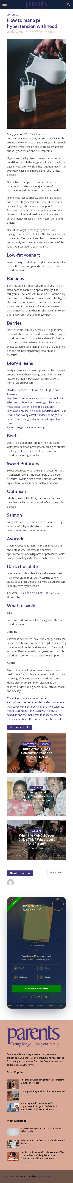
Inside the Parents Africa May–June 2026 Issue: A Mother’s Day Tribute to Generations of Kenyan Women (42, 1155)
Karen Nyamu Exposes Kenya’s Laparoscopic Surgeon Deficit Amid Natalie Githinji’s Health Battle (39, 1106)
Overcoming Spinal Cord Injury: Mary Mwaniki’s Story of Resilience (37, 796)
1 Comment (29, 1134)
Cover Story (29, 744)
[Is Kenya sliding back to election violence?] (13, 1095)
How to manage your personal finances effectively (41, 1130)
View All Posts (56, 872)
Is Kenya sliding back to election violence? (43, 1091)
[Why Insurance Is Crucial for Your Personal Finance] (13, 1144)
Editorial (12, 14)
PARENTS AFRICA (45, 1176)
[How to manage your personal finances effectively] (13, 1132)
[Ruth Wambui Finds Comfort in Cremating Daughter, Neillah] (13, 1083)
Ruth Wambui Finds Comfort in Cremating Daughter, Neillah (36, 753)
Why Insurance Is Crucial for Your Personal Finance (43, 1142)
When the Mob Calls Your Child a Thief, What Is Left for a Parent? (36, 839)
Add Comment (31, 1162)
